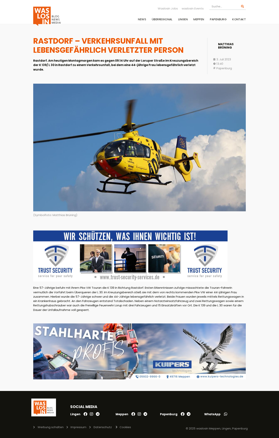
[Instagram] (91, 414)
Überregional (162, 19)
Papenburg (218, 19)
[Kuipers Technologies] (139, 378)
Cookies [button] (125, 427)
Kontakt (239, 19)
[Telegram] (97, 414)
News (142, 19)
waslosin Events (193, 8)
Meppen (198, 19)
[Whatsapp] (225, 414)
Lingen (183, 19)
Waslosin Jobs (168, 8)
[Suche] (242, 6)
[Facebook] (85, 414)
